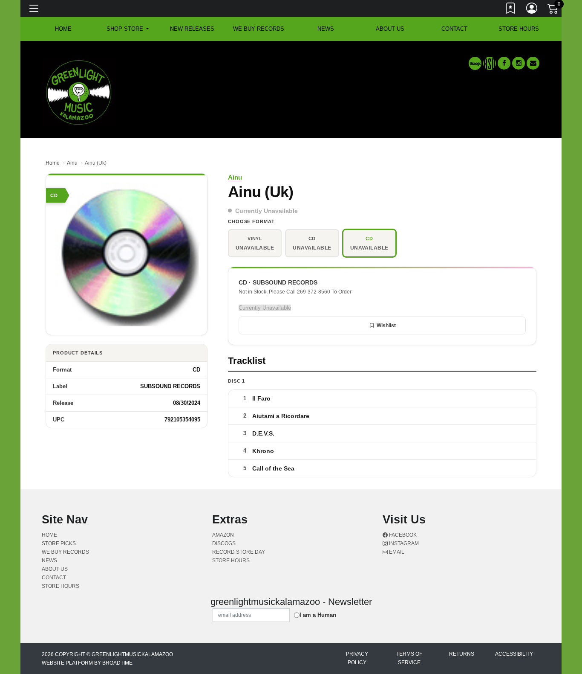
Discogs (224, 543)
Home (53, 163)
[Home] (79, 92)
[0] (553, 10)
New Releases (192, 29)
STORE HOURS (518, 29)
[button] (128, 29)
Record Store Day (238, 552)
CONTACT (454, 29)
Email (396, 552)
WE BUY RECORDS (258, 29)
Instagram (403, 543)
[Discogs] (475, 63)
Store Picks (59, 543)
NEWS (325, 29)
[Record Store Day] (489, 63)
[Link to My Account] (532, 9)
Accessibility (514, 654)
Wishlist (386, 325)
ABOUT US (390, 29)
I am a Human (318, 615)
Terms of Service (409, 658)
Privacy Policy (357, 658)
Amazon (223, 535)
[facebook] (504, 63)
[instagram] (518, 63)
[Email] (533, 63)
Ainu (72, 163)
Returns (461, 654)
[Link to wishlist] (511, 9)
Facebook (402, 535)
